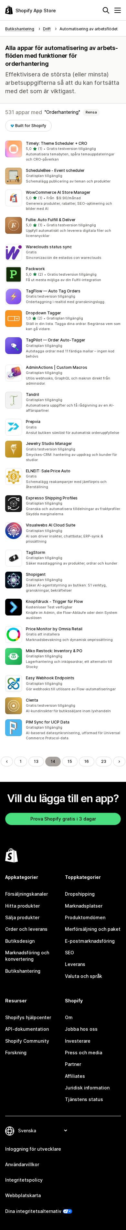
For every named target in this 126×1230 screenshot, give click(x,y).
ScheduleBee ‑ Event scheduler (55, 170)
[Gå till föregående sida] (7, 761)
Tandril (32, 394)
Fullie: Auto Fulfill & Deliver (51, 219)
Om (69, 1017)
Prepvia (33, 421)
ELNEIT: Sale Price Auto (48, 470)
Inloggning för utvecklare (33, 1149)
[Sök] (106, 10)
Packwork (35, 268)
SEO (69, 952)
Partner (73, 1064)
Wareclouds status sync (49, 246)
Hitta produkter (22, 906)
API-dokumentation (27, 1029)
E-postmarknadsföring (90, 941)
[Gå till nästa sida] (119, 761)
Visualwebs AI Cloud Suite (50, 525)
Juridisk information (87, 1087)
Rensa (91, 112)
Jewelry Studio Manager (49, 443)
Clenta (32, 700)
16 (86, 761)
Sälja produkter (22, 917)
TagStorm (35, 552)
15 (70, 761)
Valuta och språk (83, 976)
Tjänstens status (84, 1099)
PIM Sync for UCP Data (47, 722)
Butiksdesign (20, 941)
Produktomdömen (85, 917)
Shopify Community (27, 1041)
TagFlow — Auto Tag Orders (53, 291)
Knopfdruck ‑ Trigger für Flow (54, 601)
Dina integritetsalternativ (33, 1211)
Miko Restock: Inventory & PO (54, 650)
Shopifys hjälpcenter (28, 1017)
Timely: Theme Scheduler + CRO (56, 143)
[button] (63, 151)
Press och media (83, 1052)
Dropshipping (80, 894)
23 (103, 761)
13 (36, 761)
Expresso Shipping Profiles (52, 498)
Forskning (15, 1052)
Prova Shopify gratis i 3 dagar (63, 819)
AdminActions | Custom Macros (56, 367)
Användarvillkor (22, 1164)
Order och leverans (26, 929)
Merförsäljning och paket (93, 929)
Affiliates (75, 1076)
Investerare (77, 1041)
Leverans (75, 964)
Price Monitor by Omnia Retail (54, 628)
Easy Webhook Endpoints (50, 677)
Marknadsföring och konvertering (27, 956)
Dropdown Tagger (43, 312)
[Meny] (117, 10)
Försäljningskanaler (26, 894)
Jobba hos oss (81, 1029)
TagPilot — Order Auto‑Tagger (55, 340)
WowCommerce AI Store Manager (58, 192)
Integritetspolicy (24, 1180)
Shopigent (36, 574)
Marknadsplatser (83, 906)
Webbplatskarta (23, 1195)
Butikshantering (22, 971)
